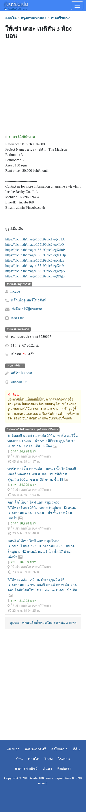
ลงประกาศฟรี (35, 749)
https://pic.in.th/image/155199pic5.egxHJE (35, 260)
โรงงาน (64, 759)
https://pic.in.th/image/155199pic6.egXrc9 (34, 266)
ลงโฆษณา (59, 749)
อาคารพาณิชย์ (26, 768)
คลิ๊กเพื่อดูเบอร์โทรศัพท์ (29, 300)
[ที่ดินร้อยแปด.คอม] (15, 5)
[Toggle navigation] (77, 5)
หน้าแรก (13, 749)
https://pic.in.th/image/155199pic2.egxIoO (34, 244)
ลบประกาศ (19, 382)
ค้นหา (47, 768)
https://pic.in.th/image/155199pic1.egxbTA (35, 239)
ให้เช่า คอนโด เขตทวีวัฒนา (31, 456)
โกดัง (49, 759)
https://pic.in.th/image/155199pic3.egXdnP (35, 250)
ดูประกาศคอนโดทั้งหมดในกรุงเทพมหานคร (43, 622)
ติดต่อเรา (64, 768)
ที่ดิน (76, 749)
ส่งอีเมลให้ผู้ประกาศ (27, 309)
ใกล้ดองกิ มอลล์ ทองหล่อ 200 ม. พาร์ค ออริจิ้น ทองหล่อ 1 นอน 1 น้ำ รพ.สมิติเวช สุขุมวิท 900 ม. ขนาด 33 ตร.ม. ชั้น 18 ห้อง (42, 441)
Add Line (17, 318)
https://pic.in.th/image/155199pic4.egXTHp (35, 255)
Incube (15, 291)
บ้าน (19, 759)
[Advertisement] (43, 88)
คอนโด (33, 759)
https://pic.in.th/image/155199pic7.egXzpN (35, 271)
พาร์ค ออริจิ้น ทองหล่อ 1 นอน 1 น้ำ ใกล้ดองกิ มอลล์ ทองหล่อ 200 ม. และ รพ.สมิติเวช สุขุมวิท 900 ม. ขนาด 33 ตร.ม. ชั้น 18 (41, 474)
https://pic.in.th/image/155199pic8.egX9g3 (35, 276)
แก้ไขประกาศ (21, 373)
